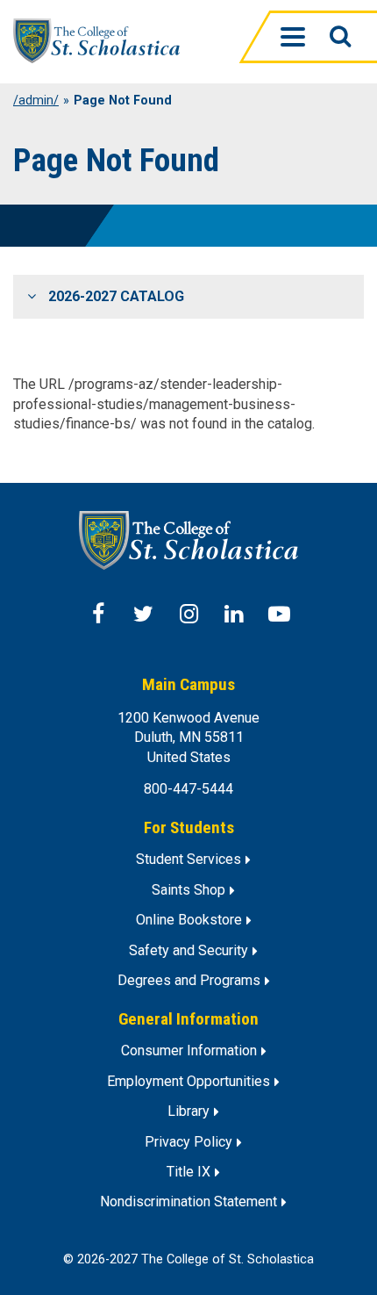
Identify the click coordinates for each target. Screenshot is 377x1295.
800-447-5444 (188, 789)
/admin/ (36, 101)
